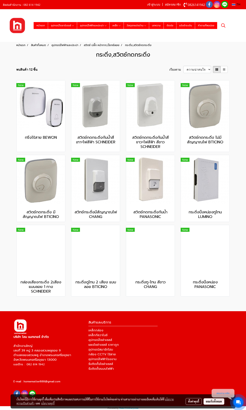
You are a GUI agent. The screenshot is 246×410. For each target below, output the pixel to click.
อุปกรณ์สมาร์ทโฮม (100, 349)
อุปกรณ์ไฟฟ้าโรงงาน (102, 359)
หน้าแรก (41, 25)
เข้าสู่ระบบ (153, 4)
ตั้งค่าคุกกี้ (193, 401)
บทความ (156, 25)
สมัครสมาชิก (173, 4)
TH (237, 4)
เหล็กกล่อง (95, 330)
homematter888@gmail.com (42, 381)
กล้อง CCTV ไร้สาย (102, 354)
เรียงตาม (176, 69)
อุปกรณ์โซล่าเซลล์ (100, 340)
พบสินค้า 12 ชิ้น (26, 69)
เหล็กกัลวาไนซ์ (97, 335)
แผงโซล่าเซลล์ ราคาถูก (103, 344)
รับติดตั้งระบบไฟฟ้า (101, 368)
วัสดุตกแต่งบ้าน (135, 25)
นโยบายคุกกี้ (48, 403)
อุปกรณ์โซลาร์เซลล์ (61, 25)
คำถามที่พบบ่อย (206, 25)
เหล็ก (115, 25)
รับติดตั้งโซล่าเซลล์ (100, 364)
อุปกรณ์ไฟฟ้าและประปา (92, 25)
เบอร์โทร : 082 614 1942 (29, 364)
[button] (223, 25)
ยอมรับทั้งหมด (214, 401)
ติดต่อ (170, 25)
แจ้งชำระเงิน (185, 25)
